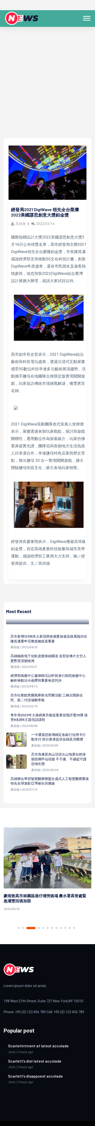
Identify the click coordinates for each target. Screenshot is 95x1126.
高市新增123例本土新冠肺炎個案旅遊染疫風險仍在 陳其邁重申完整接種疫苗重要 (48, 638)
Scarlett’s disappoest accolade (35, 1076)
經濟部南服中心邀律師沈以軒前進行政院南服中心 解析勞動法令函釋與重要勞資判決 (48, 677)
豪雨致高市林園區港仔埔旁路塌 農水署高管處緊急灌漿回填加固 (45, 898)
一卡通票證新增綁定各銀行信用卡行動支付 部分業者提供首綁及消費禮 (58, 737)
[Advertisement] (47, 88)
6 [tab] (48, 928)
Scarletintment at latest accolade (38, 1045)
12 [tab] (74, 928)
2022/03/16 (45, 224)
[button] (86, 17)
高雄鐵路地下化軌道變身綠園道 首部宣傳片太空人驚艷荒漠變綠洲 (48, 658)
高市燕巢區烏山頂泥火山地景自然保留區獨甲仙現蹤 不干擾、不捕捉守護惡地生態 (58, 759)
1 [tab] (18, 928)
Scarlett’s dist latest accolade (34, 1061)
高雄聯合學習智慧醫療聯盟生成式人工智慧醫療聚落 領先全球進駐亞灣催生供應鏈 (49, 781)
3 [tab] (31, 928)
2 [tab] (23, 928)
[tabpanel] (47, 870)
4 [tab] (39, 928)
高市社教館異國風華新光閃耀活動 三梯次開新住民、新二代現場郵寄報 (46, 697)
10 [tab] (65, 928)
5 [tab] (43, 928)
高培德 (20, 224)
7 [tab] (52, 928)
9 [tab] (61, 928)
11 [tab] (70, 928)
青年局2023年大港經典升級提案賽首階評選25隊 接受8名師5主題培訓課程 (49, 717)
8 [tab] (56, 928)
